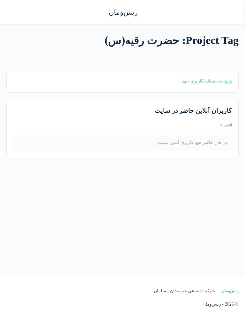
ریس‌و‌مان (123, 12)
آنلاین (226, 125)
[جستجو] (12, 12)
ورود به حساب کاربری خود (207, 81)
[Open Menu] (235, 11)
